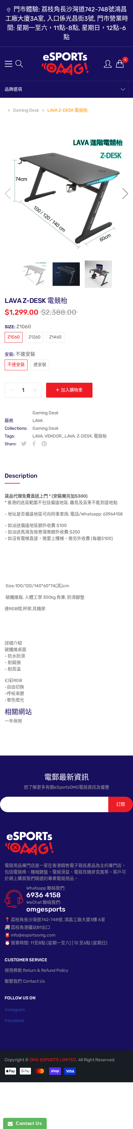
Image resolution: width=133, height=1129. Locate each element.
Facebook (14, 1020)
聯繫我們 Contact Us (25, 981)
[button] (19, 63)
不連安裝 (16, 364)
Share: (10, 444)
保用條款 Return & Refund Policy (36, 970)
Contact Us (27, 1123)
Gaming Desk (45, 413)
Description (21, 475)
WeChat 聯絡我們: (43, 902)
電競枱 (100, 436)
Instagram (15, 1009)
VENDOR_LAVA (60, 436)
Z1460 (55, 337)
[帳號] (108, 63)
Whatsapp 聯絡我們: (46, 888)
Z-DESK (84, 436)
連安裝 (39, 364)
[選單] (8, 64)
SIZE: (18, 327)
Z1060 (13, 337)
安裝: (20, 354)
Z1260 (34, 337)
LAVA (37, 420)
